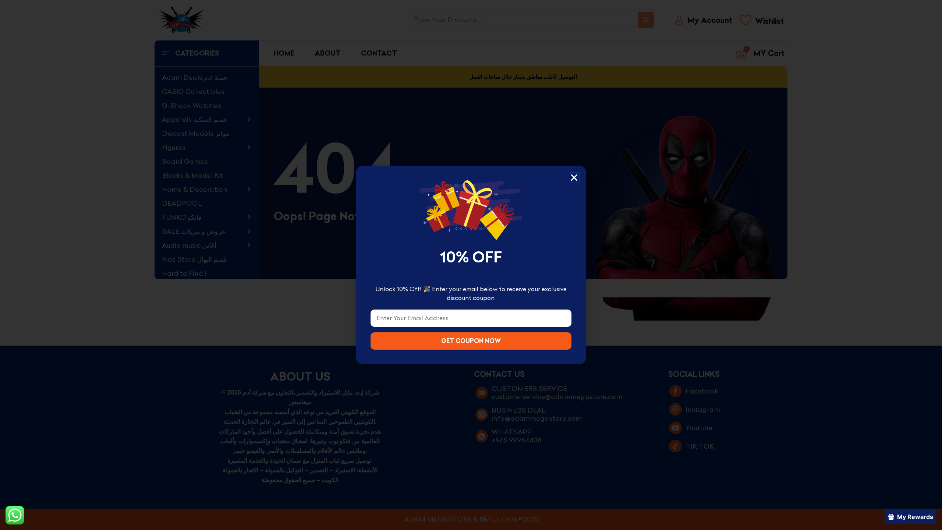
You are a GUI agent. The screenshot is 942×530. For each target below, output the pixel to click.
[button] (574, 177)
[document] (471, 265)
